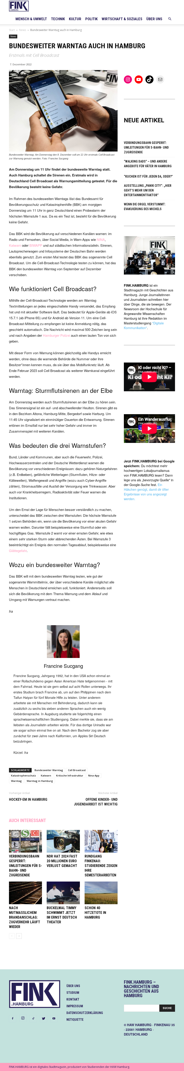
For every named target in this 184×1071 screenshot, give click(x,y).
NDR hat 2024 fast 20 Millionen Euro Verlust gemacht (62, 861)
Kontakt (72, 999)
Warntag (16, 781)
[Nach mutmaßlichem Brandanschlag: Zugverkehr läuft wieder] (25, 893)
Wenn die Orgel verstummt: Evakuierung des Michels (145, 206)
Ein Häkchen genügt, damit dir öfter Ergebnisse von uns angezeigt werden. (146, 491)
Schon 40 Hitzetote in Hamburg (95, 912)
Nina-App (93, 775)
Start (12, 30)
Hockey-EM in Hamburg (28, 799)
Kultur (75, 19)
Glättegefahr (18, 550)
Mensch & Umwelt (31, 19)
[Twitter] (43, 1018)
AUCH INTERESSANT (27, 820)
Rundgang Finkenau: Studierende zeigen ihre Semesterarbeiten (101, 865)
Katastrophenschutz (23, 775)
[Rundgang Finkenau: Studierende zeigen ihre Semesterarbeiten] (101, 841)
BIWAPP (35, 245)
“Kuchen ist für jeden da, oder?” (148, 176)
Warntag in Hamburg (40, 781)
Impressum (74, 1006)
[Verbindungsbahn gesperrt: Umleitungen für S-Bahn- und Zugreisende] (25, 841)
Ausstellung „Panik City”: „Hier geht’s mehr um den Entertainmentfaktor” (147, 190)
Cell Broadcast (77, 770)
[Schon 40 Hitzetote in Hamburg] (101, 893)
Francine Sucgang (63, 665)
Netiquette (74, 1019)
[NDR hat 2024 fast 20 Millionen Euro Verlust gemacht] (63, 841)
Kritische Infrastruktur (69, 775)
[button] (169, 19)
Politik (91, 19)
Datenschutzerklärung (84, 1013)
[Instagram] (22, 1018)
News (22, 30)
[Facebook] (12, 1018)
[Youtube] (53, 1018)
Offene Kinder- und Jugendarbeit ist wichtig (96, 801)
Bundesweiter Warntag (49, 770)
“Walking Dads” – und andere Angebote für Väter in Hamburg (148, 164)
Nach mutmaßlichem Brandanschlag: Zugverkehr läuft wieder (24, 917)
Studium (72, 992)
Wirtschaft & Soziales (122, 19)
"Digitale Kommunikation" (144, 325)
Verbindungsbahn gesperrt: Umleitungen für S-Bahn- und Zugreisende (25, 865)
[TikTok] (33, 1018)
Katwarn (15, 245)
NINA (101, 239)
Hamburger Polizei (56, 335)
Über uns (154, 19)
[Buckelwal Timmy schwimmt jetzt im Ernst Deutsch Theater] (63, 893)
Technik (58, 19)
